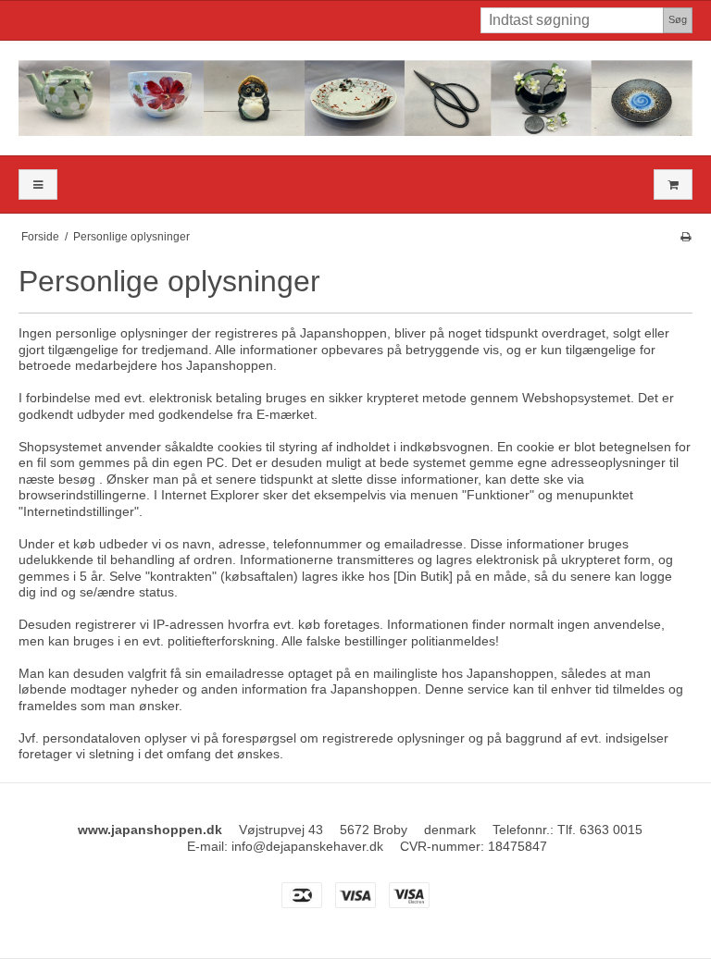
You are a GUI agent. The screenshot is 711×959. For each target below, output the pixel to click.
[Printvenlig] (685, 236)
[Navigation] (38, 184)
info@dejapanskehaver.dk (307, 846)
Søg (677, 19)
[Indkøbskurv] (673, 184)
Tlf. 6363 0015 (599, 829)
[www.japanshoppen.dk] (355, 98)
